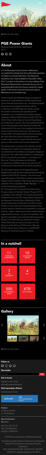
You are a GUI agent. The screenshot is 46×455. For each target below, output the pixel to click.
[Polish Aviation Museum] (1, 15)
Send (42, 374)
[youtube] (6, 365)
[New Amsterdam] (6, 7)
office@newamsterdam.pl (11, 385)
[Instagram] (14, 365)
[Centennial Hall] (44, 15)
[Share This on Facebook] (2, 54)
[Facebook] (2, 365)
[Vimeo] (10, 365)
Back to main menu (11, 34)
